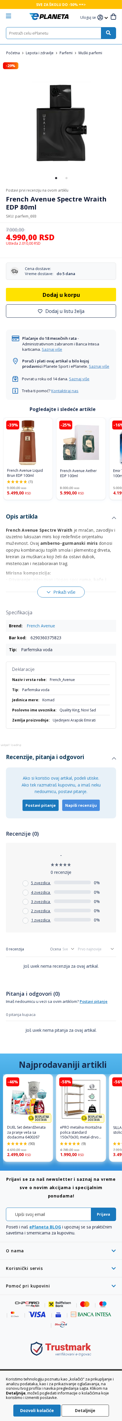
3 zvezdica (41, 901)
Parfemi (66, 52)
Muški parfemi (90, 52)
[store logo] (49, 16)
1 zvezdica (41, 920)
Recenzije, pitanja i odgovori (45, 757)
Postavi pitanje (40, 805)
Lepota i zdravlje (40, 52)
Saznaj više (52, 349)
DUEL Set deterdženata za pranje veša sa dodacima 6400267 (26, 1132)
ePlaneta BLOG (45, 1227)
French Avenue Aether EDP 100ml (78, 473)
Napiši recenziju (81, 805)
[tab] (61, 518)
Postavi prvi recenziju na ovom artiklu (37, 190)
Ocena (55, 949)
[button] (88, 17)
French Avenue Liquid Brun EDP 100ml (25, 473)
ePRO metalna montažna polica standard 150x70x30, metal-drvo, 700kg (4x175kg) (81, 1132)
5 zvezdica (41, 882)
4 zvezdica (41, 892)
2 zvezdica (41, 910)
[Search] (108, 33)
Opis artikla (22, 516)
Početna (13, 52)
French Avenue (41, 626)
